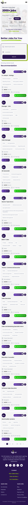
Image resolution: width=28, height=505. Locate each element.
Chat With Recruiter (21, 95)
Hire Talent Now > (14, 473)
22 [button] (17, 444)
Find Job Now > (14, 476)
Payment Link (20, 492)
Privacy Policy (20, 494)
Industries (3, 489)
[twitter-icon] (14, 465)
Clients (2, 492)
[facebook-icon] (17, 465)
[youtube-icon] (21, 465)
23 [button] (20, 444)
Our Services (4, 487)
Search (14, 57)
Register (17, 18)
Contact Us (4, 494)
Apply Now (6, 95)
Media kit (19, 489)
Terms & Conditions (22, 497)
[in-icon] (6, 465)
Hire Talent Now (14, 31)
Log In (10, 18)
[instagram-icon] (10, 465)
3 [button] (12, 444)
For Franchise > (14, 479)
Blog (18, 487)
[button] (4, 444)
